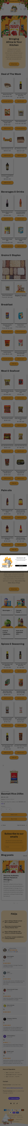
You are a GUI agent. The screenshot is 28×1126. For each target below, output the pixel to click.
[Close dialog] (27, 555)
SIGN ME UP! (21, 565)
